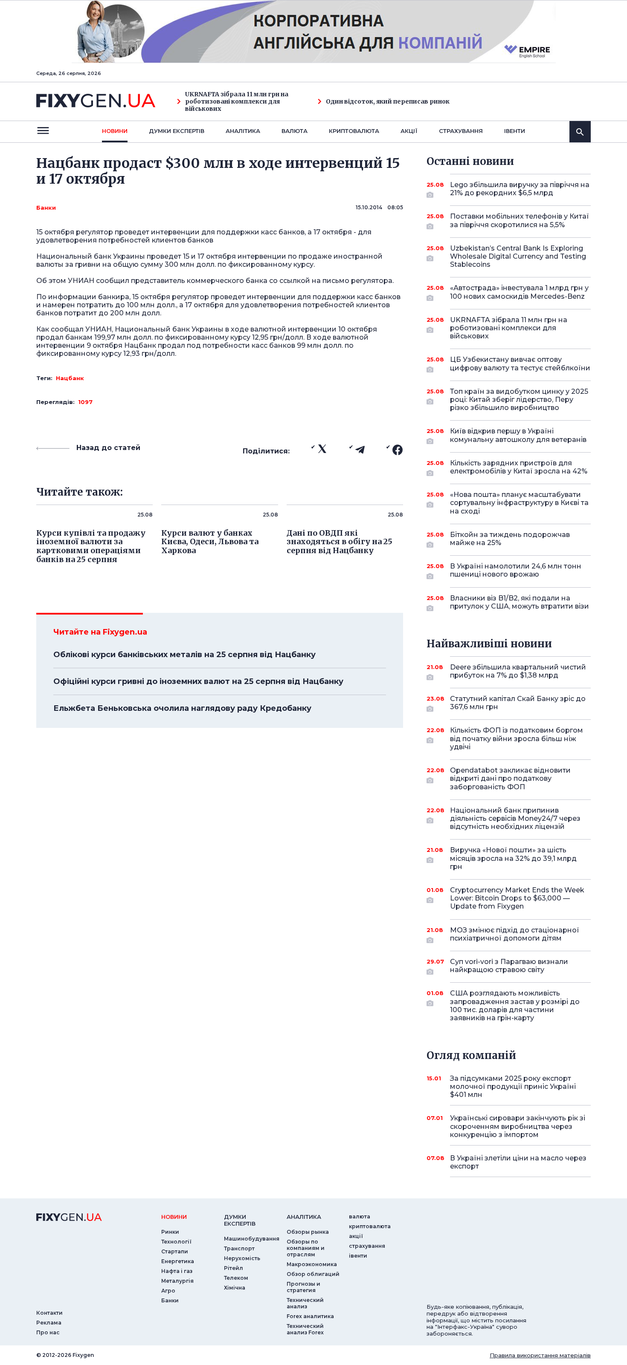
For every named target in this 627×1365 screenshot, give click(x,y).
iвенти (514, 130)
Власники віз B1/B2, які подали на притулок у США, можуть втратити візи (519, 602)
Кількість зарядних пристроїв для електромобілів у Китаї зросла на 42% (518, 467)
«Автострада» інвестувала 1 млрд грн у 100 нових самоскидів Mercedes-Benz (519, 292)
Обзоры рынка (308, 1232)
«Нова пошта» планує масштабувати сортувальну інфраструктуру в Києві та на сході (519, 503)
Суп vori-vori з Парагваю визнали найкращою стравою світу (509, 966)
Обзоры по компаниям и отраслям (306, 1248)
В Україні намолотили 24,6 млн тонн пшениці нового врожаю (515, 570)
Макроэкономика (312, 1264)
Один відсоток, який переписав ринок (388, 101)
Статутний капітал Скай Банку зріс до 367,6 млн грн (518, 703)
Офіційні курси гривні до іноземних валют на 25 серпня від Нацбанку (198, 681)
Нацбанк (70, 378)
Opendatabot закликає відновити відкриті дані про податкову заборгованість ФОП (510, 778)
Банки (46, 207)
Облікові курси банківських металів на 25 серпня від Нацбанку (184, 654)
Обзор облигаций (313, 1274)
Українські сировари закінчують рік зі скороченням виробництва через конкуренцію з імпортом (517, 1126)
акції (409, 130)
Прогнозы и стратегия (303, 1287)
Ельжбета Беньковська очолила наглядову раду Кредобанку (182, 708)
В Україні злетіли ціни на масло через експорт (518, 1162)
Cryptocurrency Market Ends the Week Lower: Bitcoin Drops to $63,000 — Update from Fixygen (517, 898)
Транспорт (239, 1248)
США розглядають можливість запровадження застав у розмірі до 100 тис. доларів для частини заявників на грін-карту (515, 1005)
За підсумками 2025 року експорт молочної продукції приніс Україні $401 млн (513, 1086)
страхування (461, 130)
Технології (176, 1241)
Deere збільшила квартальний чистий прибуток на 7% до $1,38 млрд (518, 671)
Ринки (170, 1232)
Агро (168, 1290)
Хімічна (234, 1287)
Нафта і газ (176, 1271)
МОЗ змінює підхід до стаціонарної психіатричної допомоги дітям (514, 934)
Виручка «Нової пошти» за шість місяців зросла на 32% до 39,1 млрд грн (513, 858)
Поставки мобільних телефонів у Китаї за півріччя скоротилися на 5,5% (519, 220)
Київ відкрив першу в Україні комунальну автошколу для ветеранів (518, 435)
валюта (295, 130)
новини (115, 130)
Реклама (48, 1322)
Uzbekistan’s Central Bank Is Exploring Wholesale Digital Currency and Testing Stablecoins (518, 256)
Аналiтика (243, 130)
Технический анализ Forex (305, 1329)
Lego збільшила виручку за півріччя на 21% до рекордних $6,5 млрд (519, 189)
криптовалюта (354, 130)
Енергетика (177, 1261)
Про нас (48, 1332)
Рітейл (233, 1268)
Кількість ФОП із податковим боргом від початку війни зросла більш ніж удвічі (516, 738)
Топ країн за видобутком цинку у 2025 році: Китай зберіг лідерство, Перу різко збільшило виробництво (519, 399)
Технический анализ (305, 1303)
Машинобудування (251, 1238)
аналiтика (304, 1216)
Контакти (49, 1313)
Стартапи (174, 1251)
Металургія (177, 1281)
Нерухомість (242, 1258)
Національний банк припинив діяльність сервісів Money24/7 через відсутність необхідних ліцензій (515, 818)
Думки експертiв (176, 130)
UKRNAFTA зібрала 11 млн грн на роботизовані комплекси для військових (236, 101)
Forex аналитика (310, 1316)
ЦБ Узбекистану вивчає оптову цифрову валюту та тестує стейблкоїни (520, 363)
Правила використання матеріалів (540, 1355)
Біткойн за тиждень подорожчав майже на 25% (510, 539)
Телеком (236, 1278)
